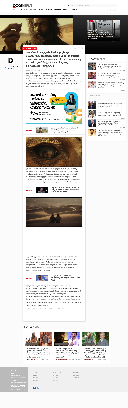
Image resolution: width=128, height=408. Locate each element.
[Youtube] (116, 10)
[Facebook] (105, 10)
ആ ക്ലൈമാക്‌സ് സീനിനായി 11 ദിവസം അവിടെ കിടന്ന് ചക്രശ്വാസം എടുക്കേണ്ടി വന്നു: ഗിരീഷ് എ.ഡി (110, 105)
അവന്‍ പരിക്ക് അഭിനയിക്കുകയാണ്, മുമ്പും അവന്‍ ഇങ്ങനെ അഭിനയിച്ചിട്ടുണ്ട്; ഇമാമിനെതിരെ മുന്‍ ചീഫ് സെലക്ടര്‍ (110, 114)
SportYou (56, 378)
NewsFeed (76, 378)
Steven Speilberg (60, 308)
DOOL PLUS (74, 9)
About (13, 370)
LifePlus (55, 375)
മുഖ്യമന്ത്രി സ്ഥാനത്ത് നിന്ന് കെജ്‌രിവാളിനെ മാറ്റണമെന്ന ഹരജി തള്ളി (65, 278)
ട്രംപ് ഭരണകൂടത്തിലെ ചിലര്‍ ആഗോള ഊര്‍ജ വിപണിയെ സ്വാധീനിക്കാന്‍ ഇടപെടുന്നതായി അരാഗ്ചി (109, 123)
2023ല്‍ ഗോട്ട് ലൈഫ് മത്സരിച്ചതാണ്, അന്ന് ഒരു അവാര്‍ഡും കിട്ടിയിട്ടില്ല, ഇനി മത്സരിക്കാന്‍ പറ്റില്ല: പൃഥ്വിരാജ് (67, 353)
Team (13, 373)
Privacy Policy (16, 375)
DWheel (35, 375)
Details (35, 380)
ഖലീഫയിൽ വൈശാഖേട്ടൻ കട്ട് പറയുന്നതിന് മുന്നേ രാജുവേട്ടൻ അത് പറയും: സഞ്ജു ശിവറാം (109, 66)
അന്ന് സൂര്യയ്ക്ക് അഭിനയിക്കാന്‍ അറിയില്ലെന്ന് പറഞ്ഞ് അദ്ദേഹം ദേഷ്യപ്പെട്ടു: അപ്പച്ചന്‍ (64, 130)
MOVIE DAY (57, 9)
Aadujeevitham (31, 308)
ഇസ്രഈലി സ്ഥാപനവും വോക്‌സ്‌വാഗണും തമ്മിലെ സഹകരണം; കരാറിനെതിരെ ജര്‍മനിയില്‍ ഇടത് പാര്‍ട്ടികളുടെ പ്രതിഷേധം (101, 34)
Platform (76, 372)
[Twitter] (107, 10)
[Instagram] (110, 10)
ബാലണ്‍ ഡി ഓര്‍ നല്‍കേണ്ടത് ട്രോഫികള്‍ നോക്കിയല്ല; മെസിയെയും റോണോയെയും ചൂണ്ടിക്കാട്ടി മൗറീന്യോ (110, 75)
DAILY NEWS (32, 9)
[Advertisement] (54, 107)
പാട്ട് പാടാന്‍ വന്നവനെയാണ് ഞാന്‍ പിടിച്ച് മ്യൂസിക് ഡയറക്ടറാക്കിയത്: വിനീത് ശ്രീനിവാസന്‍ (65, 190)
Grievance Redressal (19, 383)
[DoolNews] (22, 5)
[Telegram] (113, 10)
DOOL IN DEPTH (22, 9)
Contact (14, 380)
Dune (40, 308)
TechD (35, 372)
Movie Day (76, 375)
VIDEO (41, 9)
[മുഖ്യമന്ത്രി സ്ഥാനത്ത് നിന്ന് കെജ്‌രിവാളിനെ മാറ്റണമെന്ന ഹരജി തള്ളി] (42, 278)
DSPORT (65, 9)
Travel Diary (57, 372)
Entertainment (49, 308)
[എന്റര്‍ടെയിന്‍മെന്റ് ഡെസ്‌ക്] (10, 61)
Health (35, 378)
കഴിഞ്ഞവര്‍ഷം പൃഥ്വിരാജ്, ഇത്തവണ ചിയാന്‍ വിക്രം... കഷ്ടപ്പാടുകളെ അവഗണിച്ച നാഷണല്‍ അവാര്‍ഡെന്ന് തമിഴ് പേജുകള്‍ (38, 353)
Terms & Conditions (18, 378)
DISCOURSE (48, 9)
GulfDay (55, 380)
